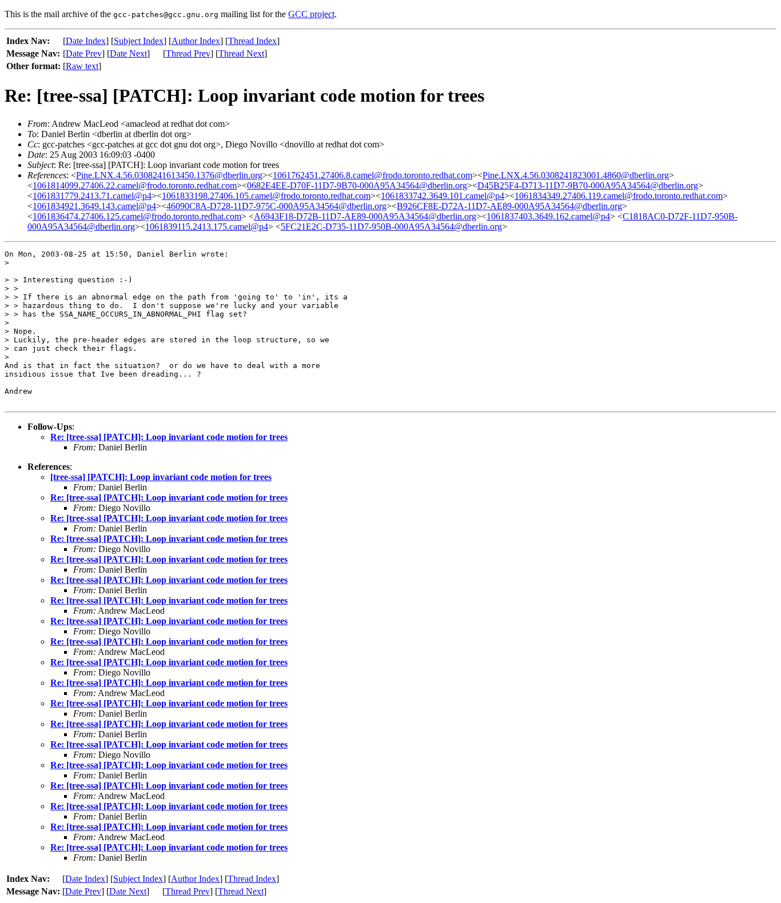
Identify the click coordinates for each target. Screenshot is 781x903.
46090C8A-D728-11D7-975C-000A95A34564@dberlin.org (276, 206)
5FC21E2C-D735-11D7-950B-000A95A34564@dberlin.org (391, 226)
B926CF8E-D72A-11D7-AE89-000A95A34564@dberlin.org (509, 206)
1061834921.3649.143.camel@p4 (94, 206)
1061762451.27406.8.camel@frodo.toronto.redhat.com (372, 175)
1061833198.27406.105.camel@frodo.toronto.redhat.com (266, 196)
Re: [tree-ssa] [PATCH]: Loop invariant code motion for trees (169, 437)
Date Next (128, 53)
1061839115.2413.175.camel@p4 (206, 226)
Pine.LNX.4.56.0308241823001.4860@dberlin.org (576, 175)
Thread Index (252, 41)
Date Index (86, 41)
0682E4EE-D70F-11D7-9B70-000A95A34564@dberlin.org (357, 185)
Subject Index (139, 41)
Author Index (196, 41)
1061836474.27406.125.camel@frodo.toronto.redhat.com (137, 216)
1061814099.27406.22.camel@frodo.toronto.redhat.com (135, 185)
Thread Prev (188, 53)
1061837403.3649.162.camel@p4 (548, 216)
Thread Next (241, 53)
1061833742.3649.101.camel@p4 (442, 196)
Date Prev (84, 53)
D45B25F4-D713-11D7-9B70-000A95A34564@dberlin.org (587, 185)
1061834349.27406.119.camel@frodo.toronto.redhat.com (619, 196)
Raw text (82, 66)
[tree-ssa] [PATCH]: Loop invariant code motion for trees (161, 477)
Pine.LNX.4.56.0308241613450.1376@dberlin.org (169, 175)
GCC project (311, 14)
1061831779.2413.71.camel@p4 (92, 196)
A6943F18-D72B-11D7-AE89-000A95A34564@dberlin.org (365, 216)
